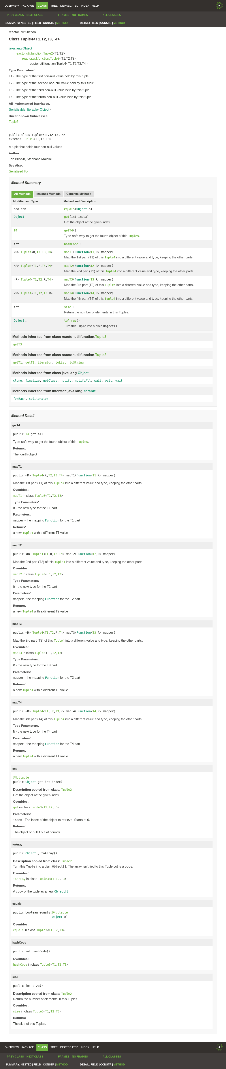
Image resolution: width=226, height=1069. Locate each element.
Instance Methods (48, 193)
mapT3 (68, 279)
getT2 (29, 362)
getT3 (17, 344)
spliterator (38, 398)
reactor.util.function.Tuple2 (34, 53)
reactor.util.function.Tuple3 (40, 58)
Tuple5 (13, 121)
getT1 (17, 362)
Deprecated (69, 5)
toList (60, 362)
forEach (19, 398)
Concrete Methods (78, 193)
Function (82, 252)
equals (69, 209)
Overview (12, 5)
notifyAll (83, 380)
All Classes (112, 15)
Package (27, 5)
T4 (15, 230)
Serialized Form (20, 171)
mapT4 (68, 293)
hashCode (71, 244)
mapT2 (68, 265)
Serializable (17, 109)
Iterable (32, 109)
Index (85, 5)
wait (97, 380)
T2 (38, 252)
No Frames (80, 15)
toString (77, 362)
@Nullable (21, 777)
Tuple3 (28, 139)
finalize (32, 380)
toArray (70, 320)
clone (17, 380)
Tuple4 (26, 252)
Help (95, 5)
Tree (54, 5)
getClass (50, 380)
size (67, 307)
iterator (45, 362)
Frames (63, 15)
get (66, 216)
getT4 (68, 230)
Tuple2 (100, 355)
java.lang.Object (20, 48)
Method (62, 23)
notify (66, 380)
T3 (43, 252)
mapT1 (68, 252)
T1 (92, 252)
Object (44, 109)
